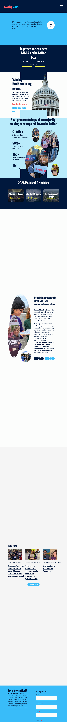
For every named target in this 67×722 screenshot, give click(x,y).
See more (51, 25)
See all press (33, 584)
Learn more (39, 358)
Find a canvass (49, 358)
